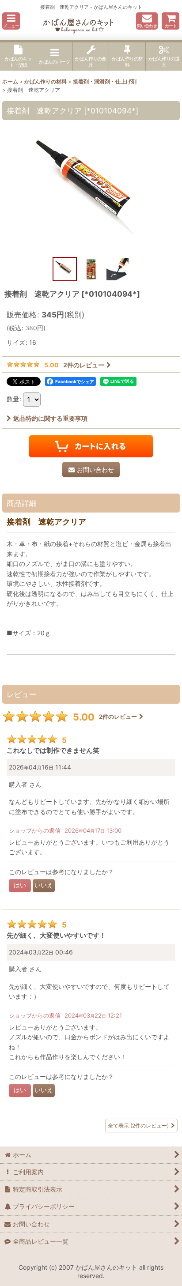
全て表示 (138, 1125)
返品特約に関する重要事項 (50, 418)
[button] (11, 21)
